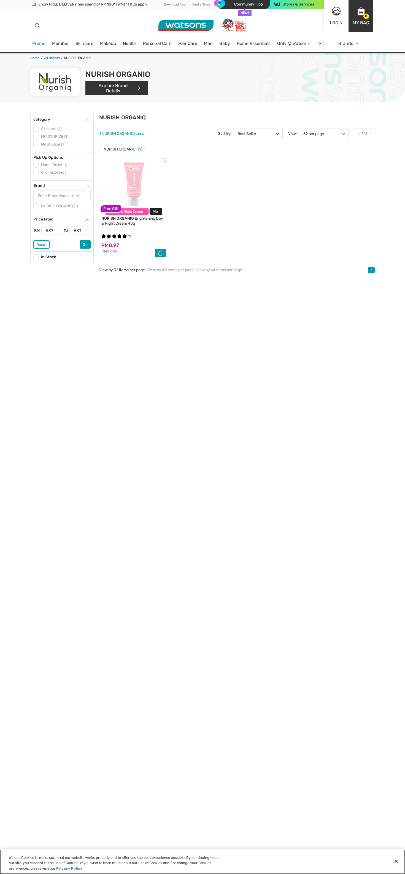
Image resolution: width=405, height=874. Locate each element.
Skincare (84, 43)
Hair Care (187, 43)
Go (85, 244)
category (41, 119)
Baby (224, 43)
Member (60, 43)
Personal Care (157, 43)
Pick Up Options (48, 157)
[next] (320, 43)
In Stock (48, 257)
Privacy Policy (69, 868)
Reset (41, 244)
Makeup (108, 43)
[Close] (140, 149)
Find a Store (201, 4)
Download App (175, 4)
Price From (43, 219)
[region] (202, 861)
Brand (39, 185)
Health (129, 43)
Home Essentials (254, 43)
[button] (361, 16)
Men (208, 43)
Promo (38, 43)
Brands (345, 43)
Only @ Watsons (293, 43)
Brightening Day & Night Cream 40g (132, 221)
